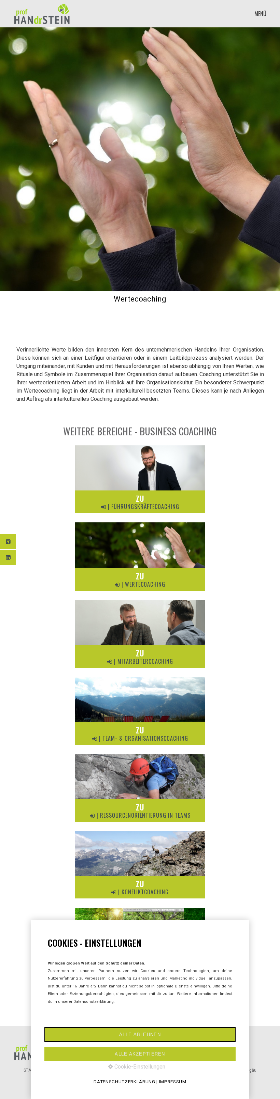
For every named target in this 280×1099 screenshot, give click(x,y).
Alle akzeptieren (140, 1054)
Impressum (172, 1081)
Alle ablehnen (140, 1034)
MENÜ (260, 14)
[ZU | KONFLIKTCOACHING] (140, 900)
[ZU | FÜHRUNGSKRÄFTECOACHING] (140, 514)
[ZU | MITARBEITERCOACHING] (140, 669)
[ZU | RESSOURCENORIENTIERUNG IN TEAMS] (140, 823)
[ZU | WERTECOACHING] (140, 592)
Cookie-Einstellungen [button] (139, 1066)
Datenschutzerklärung (124, 1081)
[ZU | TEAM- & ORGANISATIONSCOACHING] (140, 746)
